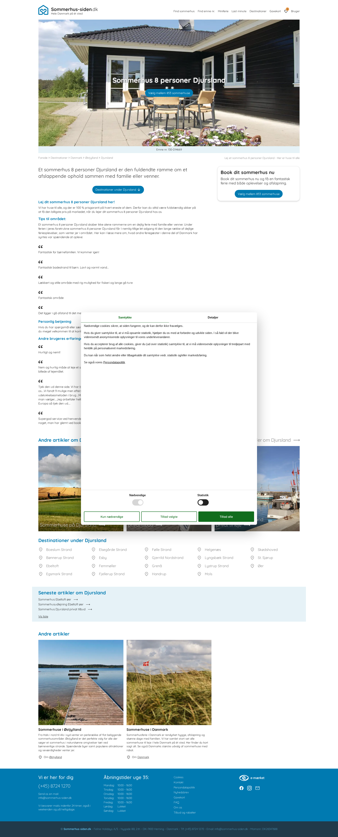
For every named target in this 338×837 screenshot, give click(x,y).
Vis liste (43, 616)
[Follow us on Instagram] (249, 788)
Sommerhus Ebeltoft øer (54, 599)
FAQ (176, 802)
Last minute (239, 11)
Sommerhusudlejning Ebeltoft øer (61, 604)
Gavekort (275, 11)
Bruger (295, 11)
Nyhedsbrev (181, 792)
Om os (178, 807)
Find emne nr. (206, 11)
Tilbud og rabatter (185, 812)
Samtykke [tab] (125, 317)
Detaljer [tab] (213, 317)
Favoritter (287, 9)
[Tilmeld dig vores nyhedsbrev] (257, 788)
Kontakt (178, 782)
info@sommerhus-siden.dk (55, 798)
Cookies (178, 777)
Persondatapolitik (184, 787)
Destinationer (258, 11)
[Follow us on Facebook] (241, 788)
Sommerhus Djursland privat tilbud (61, 609)
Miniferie (223, 11)
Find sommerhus (184, 11)
